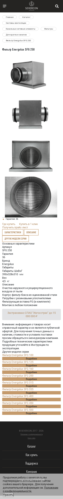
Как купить (32, 455)
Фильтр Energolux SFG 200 (17, 375)
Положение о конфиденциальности (32, 434)
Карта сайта (31, 438)
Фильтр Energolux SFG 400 (17, 396)
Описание (31, 232)
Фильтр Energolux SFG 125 (17, 361)
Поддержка (31, 463)
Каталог (31, 446)
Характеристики (13, 232)
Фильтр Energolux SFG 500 (17, 409)
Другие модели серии (16, 238)
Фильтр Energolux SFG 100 (17, 355)
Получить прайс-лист (15, 227)
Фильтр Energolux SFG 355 (17, 389)
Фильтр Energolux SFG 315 (17, 382)
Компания (31, 472)
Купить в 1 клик (28, 224)
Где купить (8, 224)
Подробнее (31, 358)
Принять (8, 494)
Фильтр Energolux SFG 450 (17, 402)
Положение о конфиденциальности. (30, 491)
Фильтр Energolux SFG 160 (17, 368)
